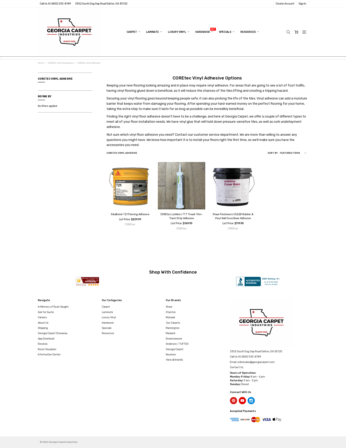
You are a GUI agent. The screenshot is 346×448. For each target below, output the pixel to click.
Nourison (171, 354)
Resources (248, 32)
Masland (170, 333)
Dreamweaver (174, 338)
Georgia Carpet (174, 349)
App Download (46, 338)
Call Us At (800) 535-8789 (55, 3)
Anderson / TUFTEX (177, 343)
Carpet (132, 32)
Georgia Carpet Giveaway (53, 333)
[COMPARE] (147, 174)
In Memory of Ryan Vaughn (53, 306)
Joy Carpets (173, 322)
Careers (42, 317)
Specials (225, 32)
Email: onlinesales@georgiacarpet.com (252, 362)
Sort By (273, 153)
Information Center (49, 354)
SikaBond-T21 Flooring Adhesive (130, 214)
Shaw (169, 306)
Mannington (172, 328)
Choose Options (181, 201)
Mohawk (170, 317)
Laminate (152, 32)
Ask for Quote (46, 312)
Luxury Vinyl (177, 32)
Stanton (171, 312)
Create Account (285, 3)
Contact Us (236, 367)
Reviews (43, 343)
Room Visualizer (47, 349)
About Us (43, 322)
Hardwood (202, 32)
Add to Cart (130, 201)
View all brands (174, 359)
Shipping (43, 328)
